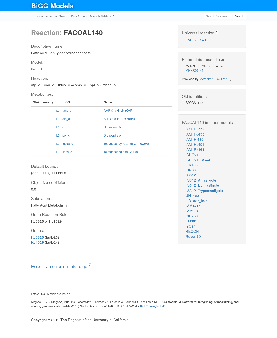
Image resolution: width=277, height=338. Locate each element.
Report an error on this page (60, 266)
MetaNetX (206, 78)
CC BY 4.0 (223, 78)
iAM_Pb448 (195, 128)
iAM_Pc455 (195, 134)
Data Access (79, 16)
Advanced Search (57, 16)
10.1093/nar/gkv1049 (152, 306)
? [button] (89, 265)
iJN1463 (192, 195)
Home (39, 16)
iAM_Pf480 (195, 139)
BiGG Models (52, 5)
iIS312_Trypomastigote (204, 190)
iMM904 (192, 210)
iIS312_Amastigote (201, 179)
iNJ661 (37, 68)
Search (239, 16)
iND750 (192, 215)
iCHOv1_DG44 (198, 159)
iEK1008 (193, 164)
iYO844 (192, 226)
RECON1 (193, 231)
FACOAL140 (196, 39)
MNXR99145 (194, 70)
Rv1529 (37, 242)
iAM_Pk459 (195, 144)
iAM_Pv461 (195, 149)
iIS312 (191, 174)
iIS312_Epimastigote (202, 185)
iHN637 (192, 169)
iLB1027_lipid (197, 200)
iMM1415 (193, 205)
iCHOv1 (192, 154)
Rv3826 (37, 237)
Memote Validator (101, 16)
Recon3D (193, 236)
